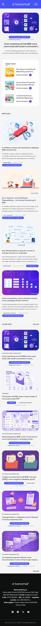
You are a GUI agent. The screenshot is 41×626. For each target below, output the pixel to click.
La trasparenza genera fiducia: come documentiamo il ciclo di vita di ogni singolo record (19, 559)
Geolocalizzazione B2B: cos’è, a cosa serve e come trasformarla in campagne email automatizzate (19, 439)
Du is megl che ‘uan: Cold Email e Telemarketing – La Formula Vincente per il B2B (19, 200)
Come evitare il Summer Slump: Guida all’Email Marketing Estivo (25, 84)
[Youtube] (28, 612)
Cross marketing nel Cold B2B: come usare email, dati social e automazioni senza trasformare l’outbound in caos (20, 46)
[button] (35, 617)
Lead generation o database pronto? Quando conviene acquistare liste (20, 518)
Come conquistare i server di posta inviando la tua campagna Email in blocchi (19, 299)
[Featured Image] (20, 23)
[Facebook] (18, 612)
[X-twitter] (23, 612)
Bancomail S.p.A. (10, 623)
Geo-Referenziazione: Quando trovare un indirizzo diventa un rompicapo (18, 252)
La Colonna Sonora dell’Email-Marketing (24, 97)
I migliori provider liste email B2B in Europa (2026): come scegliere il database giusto (19, 478)
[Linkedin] (13, 612)
